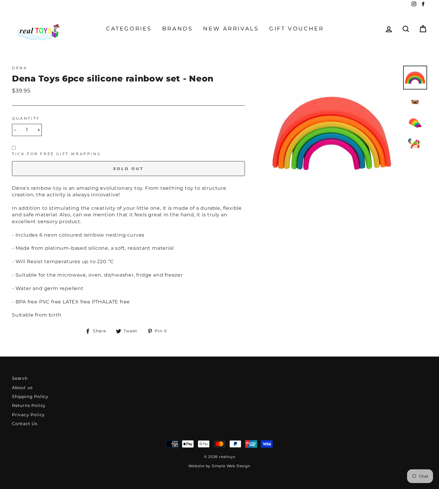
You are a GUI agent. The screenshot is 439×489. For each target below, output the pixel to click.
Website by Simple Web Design (219, 466)
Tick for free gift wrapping (56, 154)
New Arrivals (231, 28)
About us (22, 387)
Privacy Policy (28, 414)
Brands (177, 28)
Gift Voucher (296, 28)
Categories (129, 28)
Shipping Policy (30, 396)
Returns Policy (29, 405)
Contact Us (25, 423)
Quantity (26, 118)
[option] (332, 132)
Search (20, 378)
